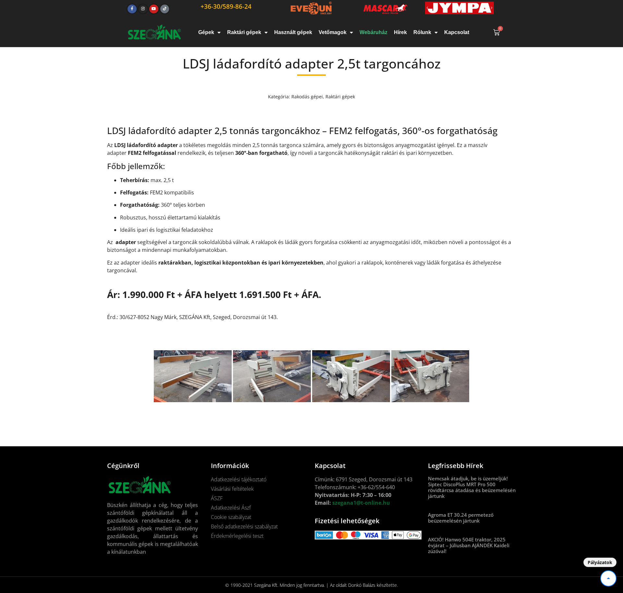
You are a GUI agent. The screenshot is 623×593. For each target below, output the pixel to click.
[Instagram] (143, 9)
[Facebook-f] (132, 9)
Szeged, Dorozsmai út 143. (245, 317)
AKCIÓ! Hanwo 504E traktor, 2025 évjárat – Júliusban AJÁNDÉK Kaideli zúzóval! (468, 545)
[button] (427, 8)
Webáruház (373, 32)
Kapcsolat (456, 32)
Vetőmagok (333, 32)
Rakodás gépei (307, 96)
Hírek (400, 32)
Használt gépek (293, 32)
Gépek (206, 32)
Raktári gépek (244, 32)
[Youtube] (153, 9)
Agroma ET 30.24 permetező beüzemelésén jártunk (461, 518)
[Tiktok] (164, 9)
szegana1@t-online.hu (361, 502)
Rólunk (422, 32)
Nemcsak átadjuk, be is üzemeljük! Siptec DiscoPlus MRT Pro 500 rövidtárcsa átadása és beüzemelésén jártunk (472, 487)
